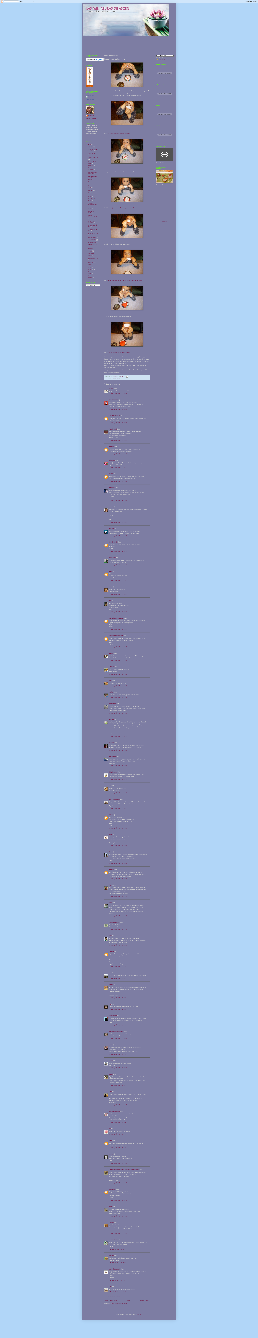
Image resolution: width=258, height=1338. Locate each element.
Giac (110, 600)
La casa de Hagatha (91, 222)
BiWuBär (111, 719)
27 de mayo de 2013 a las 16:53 (118, 551)
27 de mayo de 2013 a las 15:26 (118, 393)
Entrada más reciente (111, 1300)
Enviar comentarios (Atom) (119, 1303)
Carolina (111, 951)
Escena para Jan (92, 182)
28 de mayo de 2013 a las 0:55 (117, 1009)
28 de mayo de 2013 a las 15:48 (118, 1068)
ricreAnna (111, 528)
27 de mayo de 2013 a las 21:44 (118, 879)
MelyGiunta (112, 487)
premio (90, 256)
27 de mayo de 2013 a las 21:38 (118, 863)
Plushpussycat (113, 1016)
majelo (111, 984)
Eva (110, 1004)
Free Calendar (164, 221)
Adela (110, 1045)
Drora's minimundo (114, 799)
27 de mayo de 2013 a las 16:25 (118, 522)
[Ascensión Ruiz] (87, 97)
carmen (111, 388)
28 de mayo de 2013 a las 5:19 (117, 1025)
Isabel (110, 902)
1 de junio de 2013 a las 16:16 (117, 1263)
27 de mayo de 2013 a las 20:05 (118, 736)
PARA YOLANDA (92, 244)
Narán (110, 834)
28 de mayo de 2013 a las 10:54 (118, 1054)
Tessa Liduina (112, 704)
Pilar (110, 973)
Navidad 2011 (92, 237)
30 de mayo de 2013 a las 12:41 (118, 1233)
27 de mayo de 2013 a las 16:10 (118, 454)
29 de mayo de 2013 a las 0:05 (117, 1122)
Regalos (90, 262)
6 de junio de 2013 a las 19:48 (117, 1292)
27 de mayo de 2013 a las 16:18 (118, 481)
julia (110, 785)
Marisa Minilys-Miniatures (116, 1031)
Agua (89, 144)
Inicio (128, 1300)
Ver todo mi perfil (91, 118)
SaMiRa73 (111, 667)
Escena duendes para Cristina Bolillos (92, 177)
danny (110, 571)
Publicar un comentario (113, 1296)
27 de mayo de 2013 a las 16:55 (118, 565)
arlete (110, 1140)
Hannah (111, 653)
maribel (111, 692)
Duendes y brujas (93, 157)
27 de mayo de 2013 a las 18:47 (118, 629)
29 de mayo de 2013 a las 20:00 (118, 1183)
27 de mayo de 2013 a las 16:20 (118, 501)
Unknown (111, 446)
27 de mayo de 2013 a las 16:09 (118, 440)
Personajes (91, 253)
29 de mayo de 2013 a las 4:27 (117, 1148)
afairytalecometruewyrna (116, 618)
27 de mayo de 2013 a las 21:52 (118, 896)
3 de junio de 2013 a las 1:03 (117, 1280)
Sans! (110, 1287)
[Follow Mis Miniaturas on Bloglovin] (95, 60)
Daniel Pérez (112, 557)
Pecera (90, 251)
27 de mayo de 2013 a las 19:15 (118, 674)
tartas (89, 267)
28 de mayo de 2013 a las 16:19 (118, 1085)
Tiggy (110, 885)
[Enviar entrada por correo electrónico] (127, 376)
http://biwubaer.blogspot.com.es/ (119, 352)
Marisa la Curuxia (114, 1240)
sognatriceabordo (114, 922)
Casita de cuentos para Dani (93, 150)
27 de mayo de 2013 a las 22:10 (118, 916)
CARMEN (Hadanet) (114, 1111)
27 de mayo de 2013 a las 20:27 (118, 779)
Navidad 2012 (92, 240)
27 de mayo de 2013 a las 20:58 (118, 828)
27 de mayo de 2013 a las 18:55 (118, 660)
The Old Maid (113, 429)
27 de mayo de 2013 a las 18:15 (118, 594)
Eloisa (110, 852)
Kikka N (111, 815)
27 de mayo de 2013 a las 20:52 (118, 808)
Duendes (111, 1255)
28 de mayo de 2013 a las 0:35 (117, 998)
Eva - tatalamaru (113, 400)
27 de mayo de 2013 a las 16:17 (118, 467)
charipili (111, 474)
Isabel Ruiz (112, 460)
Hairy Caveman (113, 772)
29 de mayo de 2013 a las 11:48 (118, 1163)
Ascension (91, 116)
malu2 (110, 1207)
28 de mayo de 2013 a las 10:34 (118, 1038)
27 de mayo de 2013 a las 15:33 (118, 409)
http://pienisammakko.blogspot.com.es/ (121, 208)
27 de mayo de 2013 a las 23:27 (118, 945)
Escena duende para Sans (92, 173)
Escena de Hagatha (91, 169)
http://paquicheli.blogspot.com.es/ (119, 133)
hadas (90, 209)
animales (90, 147)
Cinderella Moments (115, 1269)
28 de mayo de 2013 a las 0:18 (117, 978)
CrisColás (111, 743)
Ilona (110, 1092)
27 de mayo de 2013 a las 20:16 (118, 766)
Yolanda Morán (113, 542)
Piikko (110, 587)
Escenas (90, 190)
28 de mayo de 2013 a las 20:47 (118, 1105)
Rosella (111, 1154)
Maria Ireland (113, 756)
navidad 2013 (92, 242)
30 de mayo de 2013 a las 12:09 (118, 1216)
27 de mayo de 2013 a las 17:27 (118, 580)
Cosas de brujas (92, 153)
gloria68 (111, 1222)
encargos (90, 165)
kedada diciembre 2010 (92, 216)
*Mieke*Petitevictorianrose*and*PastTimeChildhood (124, 1169)
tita (110, 1129)
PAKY (110, 936)
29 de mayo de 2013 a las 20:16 (118, 1200)
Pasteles (90, 248)
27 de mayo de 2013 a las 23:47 (118, 966)
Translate (162, 59)
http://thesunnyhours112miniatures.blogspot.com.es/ (125, 280)
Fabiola (111, 1060)
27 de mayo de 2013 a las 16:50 (118, 536)
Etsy (89, 192)
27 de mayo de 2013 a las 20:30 (118, 793)
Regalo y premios (93, 258)
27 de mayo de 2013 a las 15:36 (118, 423)
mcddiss (111, 507)
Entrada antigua (144, 1300)
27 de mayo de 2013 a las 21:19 (118, 845)
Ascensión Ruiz (90, 95)
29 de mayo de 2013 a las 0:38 (117, 1134)
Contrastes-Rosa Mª (114, 415)
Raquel (111, 1074)
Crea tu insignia (90, 99)
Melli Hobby (112, 1189)
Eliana (110, 680)
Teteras (90, 269)
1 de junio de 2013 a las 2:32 (117, 1249)
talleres (90, 265)
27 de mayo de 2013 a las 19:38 (118, 686)
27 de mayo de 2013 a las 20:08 (118, 750)
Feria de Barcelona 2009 (92, 204)
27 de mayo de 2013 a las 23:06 (118, 929)
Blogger (139, 1314)
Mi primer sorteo (115, 378)
